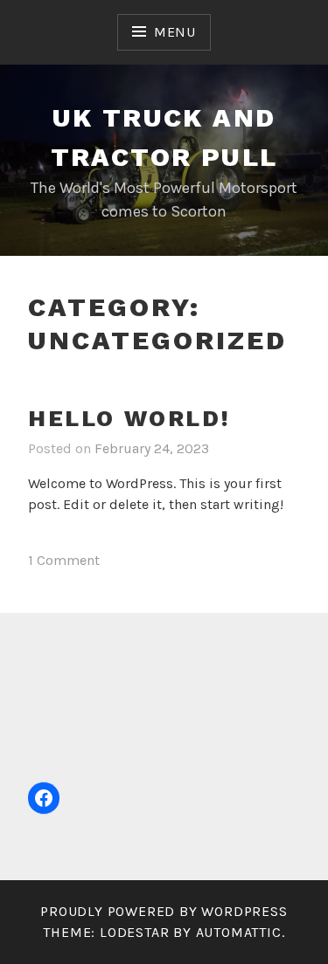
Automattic (239, 932)
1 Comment (64, 560)
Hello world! (129, 418)
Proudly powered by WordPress (163, 911)
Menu (175, 32)
